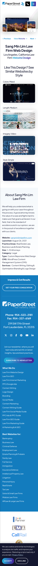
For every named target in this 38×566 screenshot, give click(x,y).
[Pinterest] (21, 335)
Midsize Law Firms (10, 497)
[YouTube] (27, 335)
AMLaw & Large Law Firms (13, 501)
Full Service (7, 462)
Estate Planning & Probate (13, 454)
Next (32, 38)
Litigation (6, 477)
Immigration (7, 466)
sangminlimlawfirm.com (21, 237)
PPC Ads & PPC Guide (11, 415)
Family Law (7, 458)
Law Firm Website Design (13, 372)
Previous (7, 38)
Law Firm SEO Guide (11, 419)
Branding (6, 396)
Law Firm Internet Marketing (14, 380)
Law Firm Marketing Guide (13, 423)
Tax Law (5, 489)
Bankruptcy (7, 438)
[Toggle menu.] (33, 4)
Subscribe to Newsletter (19, 360)
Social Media (7, 400)
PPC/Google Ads (9, 384)
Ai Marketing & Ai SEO (11, 427)
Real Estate (7, 485)
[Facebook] (16, 335)
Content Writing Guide (12, 407)
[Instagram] (11, 335)
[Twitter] (6, 335)
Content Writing (9, 388)
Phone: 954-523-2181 (19, 314)
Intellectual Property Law (13, 474)
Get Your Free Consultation (19, 287)
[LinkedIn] (32, 335)
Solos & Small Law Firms (12, 493)
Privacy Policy (17, 555)
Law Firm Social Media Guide (14, 411)
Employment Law (9, 450)
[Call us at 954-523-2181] (27, 4)
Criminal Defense (9, 446)
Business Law (8, 442)
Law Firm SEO (8, 376)
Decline (22, 561)
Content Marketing (10, 403)
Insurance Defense (10, 470)
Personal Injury (8, 481)
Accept (8, 561)
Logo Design (7, 392)
